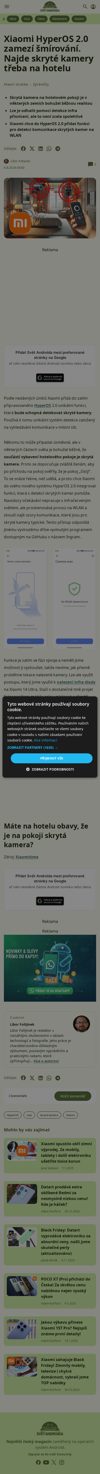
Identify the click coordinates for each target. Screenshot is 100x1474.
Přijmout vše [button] (51, 758)
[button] (49, 747)
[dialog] (50, 737)
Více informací (45, 740)
